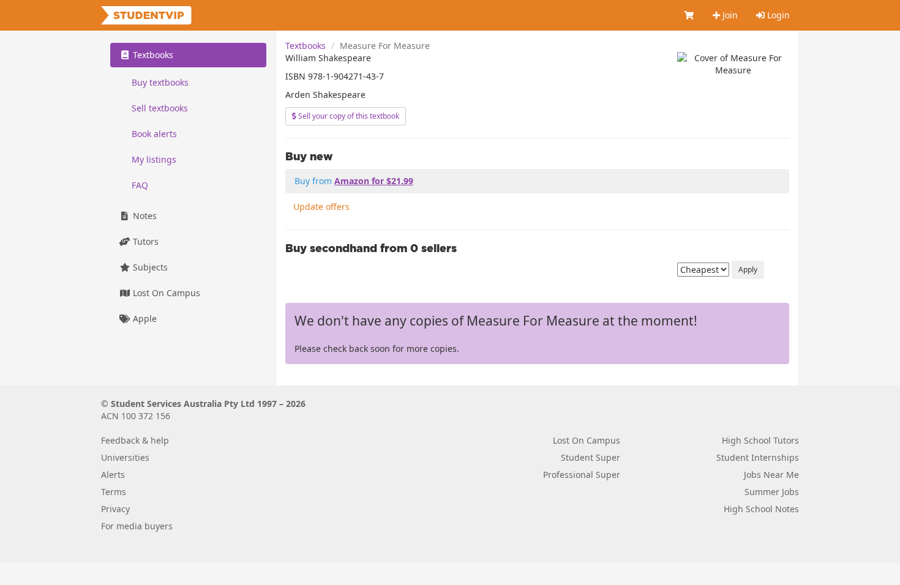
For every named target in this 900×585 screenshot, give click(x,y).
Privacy (115, 509)
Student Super (590, 457)
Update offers (321, 206)
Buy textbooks (160, 82)
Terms (113, 491)
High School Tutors (760, 440)
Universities (125, 457)
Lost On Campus (165, 293)
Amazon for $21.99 (373, 181)
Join (729, 15)
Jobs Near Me (771, 474)
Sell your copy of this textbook (347, 116)
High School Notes (761, 509)
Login (777, 15)
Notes (143, 216)
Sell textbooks (160, 108)
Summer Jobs (771, 491)
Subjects (149, 267)
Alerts (113, 474)
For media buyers (137, 526)
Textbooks (305, 45)
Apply (747, 269)
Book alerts (154, 134)
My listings (154, 159)
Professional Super (581, 474)
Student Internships (757, 457)
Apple (143, 318)
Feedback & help (135, 440)
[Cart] (689, 15)
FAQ (140, 185)
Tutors (144, 241)
